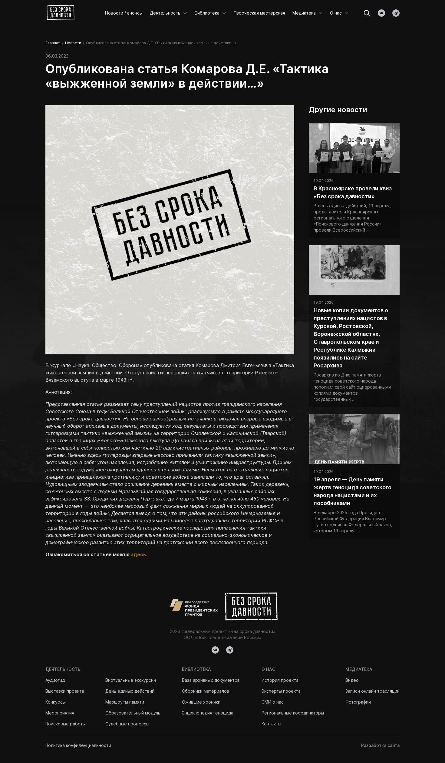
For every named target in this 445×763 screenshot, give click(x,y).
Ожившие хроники (201, 701)
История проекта (280, 680)
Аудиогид (55, 680)
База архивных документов (211, 680)
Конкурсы (55, 701)
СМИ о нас (273, 701)
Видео (352, 680)
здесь (138, 554)
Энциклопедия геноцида (207, 712)
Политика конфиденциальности (78, 745)
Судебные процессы (127, 723)
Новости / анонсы (124, 12)
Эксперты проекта (281, 691)
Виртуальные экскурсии (130, 680)
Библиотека (207, 12)
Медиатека (304, 12)
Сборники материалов (205, 691)
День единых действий (129, 691)
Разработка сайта (380, 745)
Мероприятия (59, 712)
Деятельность (165, 12)
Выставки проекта (64, 691)
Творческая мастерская (259, 12)
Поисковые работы (65, 723)
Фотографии (358, 701)
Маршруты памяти (124, 701)
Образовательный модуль (132, 712)
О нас (336, 12)
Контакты (271, 723)
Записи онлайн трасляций (372, 691)
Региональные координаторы (293, 712)
